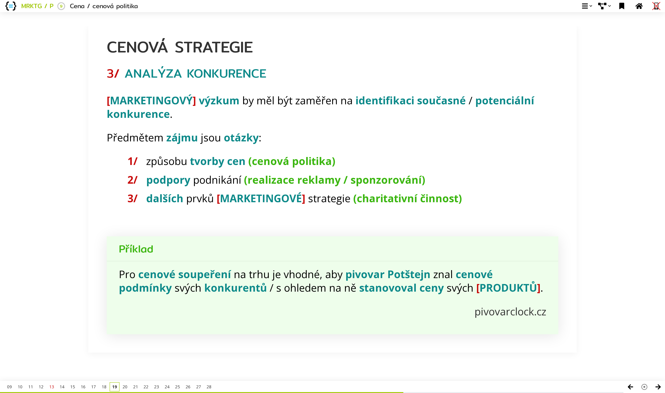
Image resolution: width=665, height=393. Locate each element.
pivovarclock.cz (510, 311)
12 (41, 387)
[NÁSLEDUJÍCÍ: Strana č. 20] (658, 387)
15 (72, 387)
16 (83, 387)
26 (188, 387)
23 (156, 387)
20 (125, 387)
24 (167, 387)
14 (62, 387)
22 (146, 387)
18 (104, 387)
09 (9, 387)
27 (198, 387)
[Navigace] (644, 387)
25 (177, 387)
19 (114, 387)
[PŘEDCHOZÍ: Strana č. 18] (630, 387)
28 (209, 387)
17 (93, 387)
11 (30, 387)
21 (135, 387)
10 (20, 387)
